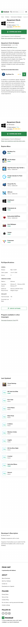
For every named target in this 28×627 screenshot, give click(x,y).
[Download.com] (5, 12)
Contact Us (4, 583)
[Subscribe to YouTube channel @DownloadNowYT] (9, 613)
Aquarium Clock (13, 21)
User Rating (10, 26)
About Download (6, 578)
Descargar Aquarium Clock (8, 320)
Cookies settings (6, 605)
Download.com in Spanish (8, 586)
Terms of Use (5, 597)
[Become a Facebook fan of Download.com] (3, 613)
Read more (15, 47)
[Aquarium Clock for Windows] (3, 23)
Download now (15, 32)
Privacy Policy (5, 594)
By (11, 25)
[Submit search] (11, 12)
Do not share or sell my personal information (12, 602)
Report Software (15, 308)
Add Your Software (6, 581)
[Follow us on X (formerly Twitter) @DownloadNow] (6, 613)
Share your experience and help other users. (13, 38)
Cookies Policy (5, 599)
